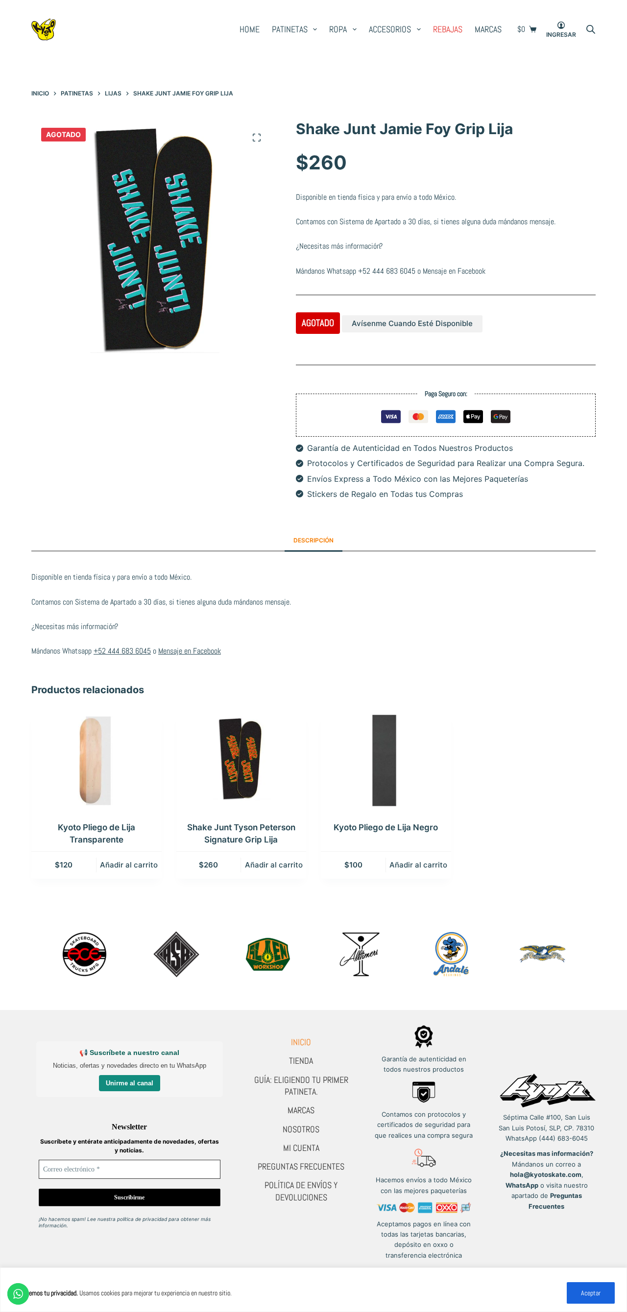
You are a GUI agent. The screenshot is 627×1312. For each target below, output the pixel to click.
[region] (313, 1289)
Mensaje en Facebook (454, 271)
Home (250, 29)
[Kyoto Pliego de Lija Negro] (386, 760)
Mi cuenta (301, 1147)
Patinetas (290, 29)
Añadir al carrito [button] (129, 864)
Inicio (301, 1042)
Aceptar (591, 1293)
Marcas (488, 29)
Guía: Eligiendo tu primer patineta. (301, 1085)
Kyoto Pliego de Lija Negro (386, 827)
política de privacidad (142, 1219)
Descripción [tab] (313, 540)
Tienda (301, 1060)
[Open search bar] (591, 29)
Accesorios (390, 29)
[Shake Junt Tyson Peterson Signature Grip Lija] (241, 760)
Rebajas (447, 29)
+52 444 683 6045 (386, 271)
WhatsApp (522, 1185)
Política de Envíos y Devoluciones (301, 1190)
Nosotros (301, 1129)
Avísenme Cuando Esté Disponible (412, 323)
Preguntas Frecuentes (301, 1166)
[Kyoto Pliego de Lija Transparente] (96, 760)
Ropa (338, 29)
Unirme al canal (129, 1083)
